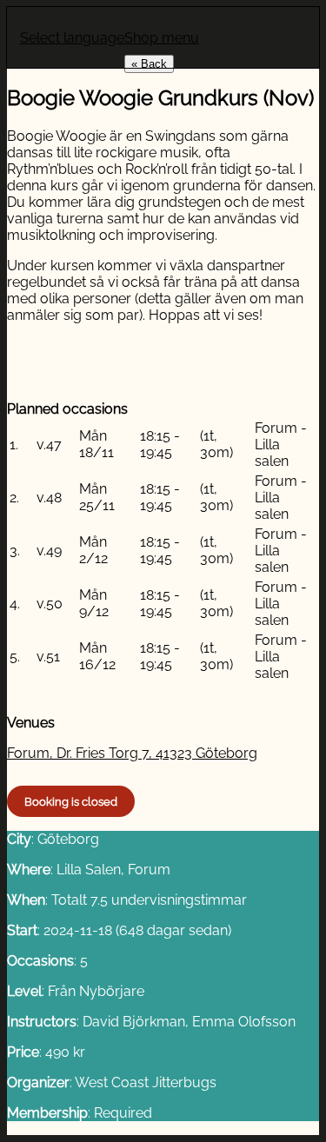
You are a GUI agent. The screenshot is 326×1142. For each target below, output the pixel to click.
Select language (72, 38)
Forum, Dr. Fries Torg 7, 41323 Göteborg (132, 753)
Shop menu (161, 38)
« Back (149, 63)
